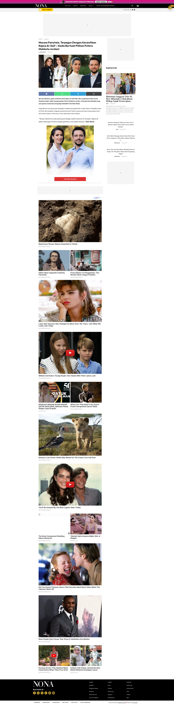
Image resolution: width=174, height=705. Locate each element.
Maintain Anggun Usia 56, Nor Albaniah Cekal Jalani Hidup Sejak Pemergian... (119, 98)
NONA (40, 39)
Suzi (107, 103)
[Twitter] (128, 10)
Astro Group (135, 702)
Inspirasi (46, 39)
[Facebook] (124, 10)
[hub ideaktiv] (137, 5)
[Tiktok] (130, 10)
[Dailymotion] (134, 10)
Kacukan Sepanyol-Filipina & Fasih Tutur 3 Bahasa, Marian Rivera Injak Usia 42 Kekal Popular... (121, 125)
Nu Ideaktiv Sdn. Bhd (122, 702)
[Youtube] (132, 10)
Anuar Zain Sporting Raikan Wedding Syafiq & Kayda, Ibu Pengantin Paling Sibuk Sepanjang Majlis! (121, 152)
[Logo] (41, 5)
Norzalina (43, 52)
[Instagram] (126, 10)
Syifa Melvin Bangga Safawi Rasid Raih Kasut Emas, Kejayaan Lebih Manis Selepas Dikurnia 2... (121, 138)
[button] (132, 6)
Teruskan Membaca (70, 179)
